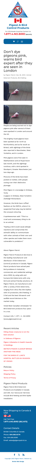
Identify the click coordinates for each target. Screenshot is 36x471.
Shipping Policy (9, 374)
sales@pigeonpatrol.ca (17, 440)
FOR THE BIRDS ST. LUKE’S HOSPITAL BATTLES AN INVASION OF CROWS (17, 358)
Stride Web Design (18, 461)
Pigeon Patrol (10, 75)
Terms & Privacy (10, 378)
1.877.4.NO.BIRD (14, 33)
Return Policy (9, 370)
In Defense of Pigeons (12, 338)
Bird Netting (22, 78)
